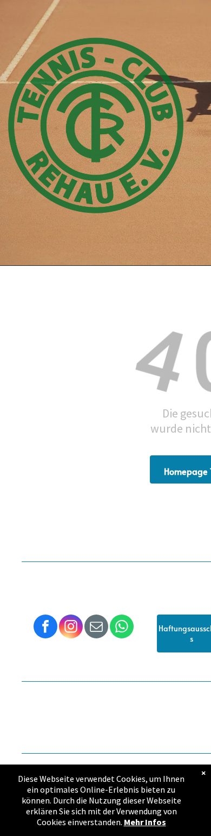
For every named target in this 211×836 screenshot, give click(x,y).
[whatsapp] (122, 628)
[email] (96, 628)
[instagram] (71, 628)
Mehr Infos (145, 822)
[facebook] (45, 628)
